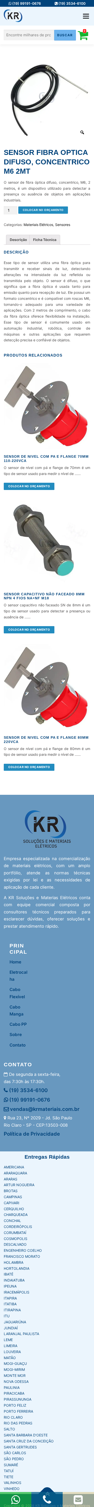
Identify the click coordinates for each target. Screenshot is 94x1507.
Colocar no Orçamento (43, 209)
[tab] (18, 240)
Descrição (18, 239)
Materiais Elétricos (38, 224)
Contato (18, 1045)
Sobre (16, 1034)
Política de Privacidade (32, 1134)
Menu (85, 16)
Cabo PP (18, 1024)
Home (15, 961)
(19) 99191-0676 (26, 3)
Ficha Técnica (44, 239)
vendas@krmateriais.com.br (44, 1109)
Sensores (62, 224)
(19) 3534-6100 (71, 3)
